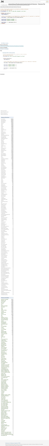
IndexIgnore (7, 159)
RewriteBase (7, 45)
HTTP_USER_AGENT (7, 318)
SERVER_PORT (7, 312)
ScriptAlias (7, 237)
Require (7, 140)
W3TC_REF (7, 360)
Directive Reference (4, 113)
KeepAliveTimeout (7, 293)
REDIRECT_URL (7, 375)
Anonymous (7, 184)
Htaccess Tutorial (4, 110)
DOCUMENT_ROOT (7, 324)
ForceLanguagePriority (7, 229)
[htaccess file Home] (2, 1)
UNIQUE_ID (7, 426)
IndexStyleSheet (7, 209)
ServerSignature (7, 167)
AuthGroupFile (7, 174)
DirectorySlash (7, 188)
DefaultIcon (7, 210)
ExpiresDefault (7, 133)
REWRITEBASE (7, 343)
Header (7, 126)
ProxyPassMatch (7, 251)
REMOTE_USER (7, 345)
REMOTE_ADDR (7, 332)
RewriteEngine (16, 45)
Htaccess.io (7, 443)
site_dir (7, 419)
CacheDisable (7, 245)
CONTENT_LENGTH (7, 388)
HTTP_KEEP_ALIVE (7, 377)
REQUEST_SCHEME (7, 387)
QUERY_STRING (7, 310)
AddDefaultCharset (7, 138)
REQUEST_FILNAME (7, 385)
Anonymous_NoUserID (7, 276)
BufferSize (7, 288)
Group (7, 181)
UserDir (7, 220)
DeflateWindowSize (7, 294)
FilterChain (7, 169)
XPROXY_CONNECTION (7, 371)
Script (7, 130)
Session (7, 164)
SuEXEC (7, 291)
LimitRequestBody (7, 194)
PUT (7, 325)
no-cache (7, 328)
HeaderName (7, 198)
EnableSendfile (7, 262)
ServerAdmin (7, 248)
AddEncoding (7, 145)
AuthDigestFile (7, 249)
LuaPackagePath (7, 257)
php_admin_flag (7, 246)
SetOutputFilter (7, 148)
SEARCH (7, 355)
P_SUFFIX (7, 391)
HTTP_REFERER (7, 326)
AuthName (7, 161)
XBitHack (7, 216)
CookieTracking (7, 259)
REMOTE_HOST (7, 359)
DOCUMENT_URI (6, 435)
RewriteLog (7, 243)
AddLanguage (7, 206)
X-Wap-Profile (7, 340)
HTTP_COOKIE (7, 329)
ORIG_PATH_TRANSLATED (7, 418)
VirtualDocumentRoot (7, 158)
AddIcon (7, 200)
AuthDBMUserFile (7, 264)
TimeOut (7, 197)
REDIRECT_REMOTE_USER (7, 410)
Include (7, 144)
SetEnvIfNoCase (7, 143)
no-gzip (7, 311)
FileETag (7, 141)
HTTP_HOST (7, 301)
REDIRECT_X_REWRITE (7, 386)
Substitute (7, 222)
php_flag (7, 142)
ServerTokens (7, 153)
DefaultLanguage (7, 189)
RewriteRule (21, 45)
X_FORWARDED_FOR (7, 369)
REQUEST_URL (7, 374)
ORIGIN (7, 313)
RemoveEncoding (7, 244)
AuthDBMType (7, 278)
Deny (7, 125)
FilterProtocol (7, 171)
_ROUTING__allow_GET (7, 365)
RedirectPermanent (7, 201)
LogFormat (7, 241)
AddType (7, 134)
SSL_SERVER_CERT (7, 403)
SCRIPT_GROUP (7, 411)
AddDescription (7, 204)
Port (7, 156)
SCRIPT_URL (7, 373)
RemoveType (7, 196)
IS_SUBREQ (7, 363)
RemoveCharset (7, 227)
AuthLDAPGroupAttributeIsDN (7, 290)
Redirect (7, 128)
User (7, 146)
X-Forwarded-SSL (7, 424)
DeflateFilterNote (7, 231)
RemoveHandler (7, 183)
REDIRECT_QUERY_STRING (7, 394)
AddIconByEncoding (7, 228)
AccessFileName (7, 261)
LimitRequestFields (7, 282)
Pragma (7, 327)
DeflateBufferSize (7, 280)
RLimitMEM (7, 279)
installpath (7, 421)
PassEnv (7, 236)
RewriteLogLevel (7, 239)
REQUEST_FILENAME (4, 48)
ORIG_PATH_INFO (7, 427)
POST (7, 316)
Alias (7, 179)
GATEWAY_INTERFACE (7, 395)
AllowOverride (7, 173)
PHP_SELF (7, 409)
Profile (7, 335)
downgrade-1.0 (7, 344)
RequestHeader (7, 150)
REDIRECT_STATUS (7, 317)
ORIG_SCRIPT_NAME (7, 416)
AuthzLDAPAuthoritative (7, 250)
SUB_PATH (7, 431)
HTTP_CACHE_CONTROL (7, 376)
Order (7, 127)
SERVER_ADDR (7, 321)
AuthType (7, 165)
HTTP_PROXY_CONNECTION (7, 402)
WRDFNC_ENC (7, 381)
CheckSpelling (7, 211)
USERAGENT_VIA (7, 367)
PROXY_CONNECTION (7, 370)
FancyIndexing (7, 187)
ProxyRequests (7, 271)
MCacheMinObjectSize (7, 270)
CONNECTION (7, 361)
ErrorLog (7, 281)
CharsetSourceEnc (7, 217)
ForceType (7, 175)
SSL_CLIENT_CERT (7, 405)
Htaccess (12, 443)
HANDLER (7, 346)
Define (7, 182)
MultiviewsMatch (7, 256)
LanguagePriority (7, 219)
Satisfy (7, 152)
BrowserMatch (7, 154)
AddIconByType (7, 218)
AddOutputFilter (7, 176)
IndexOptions (7, 185)
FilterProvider (7, 170)
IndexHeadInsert (7, 224)
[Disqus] (20, 91)
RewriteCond (12, 45)
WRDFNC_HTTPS (7, 384)
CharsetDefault (7, 215)
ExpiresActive (7, 131)
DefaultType (7, 225)
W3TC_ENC (7, 336)
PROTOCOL (7, 430)
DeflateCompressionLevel (7, 214)
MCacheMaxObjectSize (7, 272)
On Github (3, 43)
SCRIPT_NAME (7, 382)
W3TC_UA (7, 357)
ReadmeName (7, 195)
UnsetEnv (7, 232)
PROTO (7, 330)
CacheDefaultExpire (7, 287)
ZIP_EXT (7, 423)
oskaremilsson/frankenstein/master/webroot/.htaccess (18, 5)
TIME (7, 309)
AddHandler (7, 160)
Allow (7, 124)
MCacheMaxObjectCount (7, 273)
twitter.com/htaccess (4, 114)
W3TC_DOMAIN (7, 389)
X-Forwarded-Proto (7, 339)
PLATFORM (7, 420)
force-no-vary (7, 314)
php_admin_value (7, 203)
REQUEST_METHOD (7, 319)
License (6, 43)
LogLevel (7, 258)
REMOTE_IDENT (7, 415)
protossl (7, 320)
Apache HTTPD (17, 443)
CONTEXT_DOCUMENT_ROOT (7, 432)
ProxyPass (7, 235)
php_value (7, 139)
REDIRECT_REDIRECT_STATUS (7, 433)
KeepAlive (7, 190)
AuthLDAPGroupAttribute (7, 292)
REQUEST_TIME (7, 412)
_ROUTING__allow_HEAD (7, 364)
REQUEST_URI (7, 300)
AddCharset (7, 149)
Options (7, 123)
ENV (7, 304)
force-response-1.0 (7, 349)
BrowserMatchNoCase (7, 226)
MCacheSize (7, 274)
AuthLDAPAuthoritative (7, 275)
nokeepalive (7, 342)
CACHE (7, 334)
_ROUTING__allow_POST (7, 366)
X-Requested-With (7, 333)
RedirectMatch (7, 155)
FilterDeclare (7, 172)
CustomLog (7, 240)
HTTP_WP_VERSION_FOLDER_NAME (7, 434)
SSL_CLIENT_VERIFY (7, 404)
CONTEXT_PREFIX (7, 341)
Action (7, 180)
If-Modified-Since (7, 354)
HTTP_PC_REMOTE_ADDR (7, 372)
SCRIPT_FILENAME (7, 305)
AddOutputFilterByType (7, 135)
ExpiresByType (7, 137)
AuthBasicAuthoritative (7, 234)
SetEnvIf (7, 151)
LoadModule (7, 213)
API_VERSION (7, 397)
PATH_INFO (7, 356)
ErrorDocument (4, 5)
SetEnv (7, 157)
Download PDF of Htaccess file (9, 52)
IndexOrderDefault (7, 212)
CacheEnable (7, 285)
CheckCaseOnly (7, 247)
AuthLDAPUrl (7, 242)
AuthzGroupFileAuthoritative (7, 267)
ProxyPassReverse (7, 255)
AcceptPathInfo (7, 191)
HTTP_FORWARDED (7, 400)
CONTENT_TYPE (7, 350)
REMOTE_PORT (7, 422)
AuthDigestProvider (7, 233)
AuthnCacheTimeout (7, 289)
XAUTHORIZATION (7, 362)
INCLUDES (7, 306)
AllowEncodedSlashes (7, 263)
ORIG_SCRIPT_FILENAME (7, 417)
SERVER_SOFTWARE (7, 406)
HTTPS (7, 303)
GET (7, 315)
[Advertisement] (20, 33)
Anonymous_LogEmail (7, 277)
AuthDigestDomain (7, 260)
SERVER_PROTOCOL (7, 408)
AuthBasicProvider (7, 199)
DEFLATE (7, 302)
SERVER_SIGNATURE (7, 407)
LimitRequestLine (7, 286)
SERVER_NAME (7, 331)
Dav (7, 202)
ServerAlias (7, 266)
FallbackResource (7, 186)
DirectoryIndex (7, 136)
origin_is (7, 393)
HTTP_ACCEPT (7, 348)
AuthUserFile (7, 166)
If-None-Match (7, 358)
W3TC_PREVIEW (7, 347)
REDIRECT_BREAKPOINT (7, 425)
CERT (7, 378)
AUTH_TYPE (7, 396)
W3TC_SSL (7, 351)
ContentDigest (7, 221)
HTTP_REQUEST (7, 380)
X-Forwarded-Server (7, 401)
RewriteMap (7, 230)
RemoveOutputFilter (7, 252)
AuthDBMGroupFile (7, 265)
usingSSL (7, 392)
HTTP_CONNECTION (7, 379)
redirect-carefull (7, 390)
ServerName (7, 205)
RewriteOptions (7, 168)
